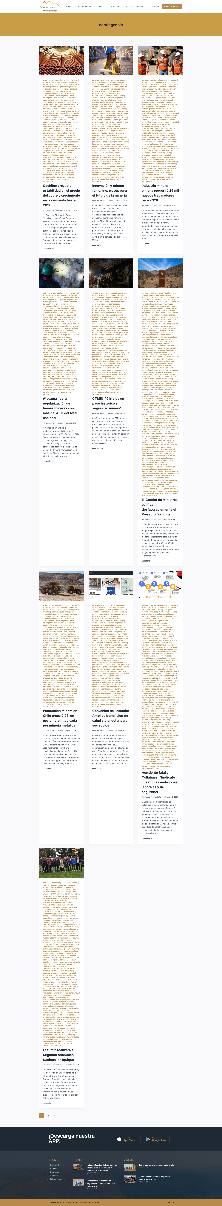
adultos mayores (149, 610)
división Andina (163, 649)
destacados (166, 335)
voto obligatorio (149, 495)
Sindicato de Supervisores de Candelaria (60, 162)
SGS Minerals (159, 735)
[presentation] (61, 60)
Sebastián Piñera (157, 729)
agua (165, 610)
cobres (165, 315)
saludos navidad (50, 153)
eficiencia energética (151, 344)
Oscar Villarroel (157, 702)
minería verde (147, 392)
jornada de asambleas (53, 115)
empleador (156, 651)
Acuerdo (46, 82)
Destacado (155, 335)
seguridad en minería (62, 155)
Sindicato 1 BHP (148, 449)
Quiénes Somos (84, 6)
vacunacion (48, 181)
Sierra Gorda (70, 157)
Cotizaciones (48, 96)
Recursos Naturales (161, 718)
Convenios (116, 6)
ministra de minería (158, 394)
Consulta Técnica (50, 91)
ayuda (45, 84)
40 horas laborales (51, 80)
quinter (146, 429)
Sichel (157, 447)
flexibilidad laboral (150, 656)
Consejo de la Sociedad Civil (164, 629)
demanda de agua (170, 640)
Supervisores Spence (52, 173)
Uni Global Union (65, 179)
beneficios (68, 84)
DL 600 (174, 649)
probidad (161, 412)
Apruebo (72, 82)
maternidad (48, 120)
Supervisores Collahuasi (152, 471)
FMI (66, 104)
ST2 (51, 166)
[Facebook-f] (174, 1202)
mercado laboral (61, 120)
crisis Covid (69, 96)
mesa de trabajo (58, 122)
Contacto (155, 6)
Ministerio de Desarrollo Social (155, 689)
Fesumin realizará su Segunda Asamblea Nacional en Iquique (59, 1055)
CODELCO (172, 315)
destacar (55, 100)
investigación (73, 113)
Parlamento (172, 702)
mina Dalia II (152, 684)
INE (150, 370)
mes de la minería (150, 383)
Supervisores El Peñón (63, 170)
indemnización (172, 667)
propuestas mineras (158, 418)
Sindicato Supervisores (67, 164)
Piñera (157, 410)
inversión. (174, 370)
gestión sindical (159, 361)
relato (46, 146)
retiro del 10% (53, 151)
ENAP (144, 350)
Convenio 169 (166, 634)
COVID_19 (59, 96)
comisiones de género (151, 625)
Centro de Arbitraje (160, 310)
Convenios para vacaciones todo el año (156, 1165)
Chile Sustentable (159, 618)
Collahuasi (55, 89)
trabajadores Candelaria (153, 487)
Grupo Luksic (48, 111)
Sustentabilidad (156, 755)
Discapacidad (173, 647)
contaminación (164, 322)
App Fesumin (62, 82)
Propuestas (160, 416)
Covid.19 (157, 328)
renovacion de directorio (61, 146)
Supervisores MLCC (150, 480)
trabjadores (59, 177)
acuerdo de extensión (167, 607)
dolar (158, 341)
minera (151, 385)
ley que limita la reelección (164, 377)
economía (170, 341)
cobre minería (154, 315)
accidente (146, 297)
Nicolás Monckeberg (159, 698)
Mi (175, 383)
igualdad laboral (58, 113)
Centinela (55, 87)
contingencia (65, 91)
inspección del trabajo (153, 669)
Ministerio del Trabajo (52, 126)
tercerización (166, 757)
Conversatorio (167, 326)
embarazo (61, 102)
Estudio (152, 352)
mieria (68, 122)
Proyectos (48, 144)
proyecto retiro (73, 142)
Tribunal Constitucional (152, 491)
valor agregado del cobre (165, 493)
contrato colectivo (150, 634)
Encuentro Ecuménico (156, 350)
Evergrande (162, 352)
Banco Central (56, 84)
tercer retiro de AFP (51, 175)
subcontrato (171, 746)
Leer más (48, 249)
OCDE (157, 700)
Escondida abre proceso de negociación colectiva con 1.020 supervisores (100, 1183)
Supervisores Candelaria (65, 166)
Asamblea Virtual (159, 304)
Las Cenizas (69, 115)
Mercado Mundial (165, 680)
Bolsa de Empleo (172, 6)
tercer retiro (68, 173)
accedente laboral (69, 80)
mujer (162, 399)
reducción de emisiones (64, 144)
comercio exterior (69, 89)
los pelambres (71, 118)
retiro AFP (66, 148)
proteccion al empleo (52, 139)
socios (46, 166)
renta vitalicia (171, 434)
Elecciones (160, 346)
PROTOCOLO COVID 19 (71, 139)
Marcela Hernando (164, 379)
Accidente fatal (159, 297)
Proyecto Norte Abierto (54, 142)
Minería (76, 122)
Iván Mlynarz (172, 671)
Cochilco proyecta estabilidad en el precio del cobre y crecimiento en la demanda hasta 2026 (61, 195)
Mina (144, 684)
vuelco (156, 768)
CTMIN (45, 98)
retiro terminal (67, 151)
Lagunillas (152, 374)
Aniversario (162, 302)
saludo (162, 440)
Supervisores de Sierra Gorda (165, 473)
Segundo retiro (65, 153)
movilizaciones (49, 129)
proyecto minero (167, 713)
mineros (158, 392)
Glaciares (72, 109)
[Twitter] (169, 1202)
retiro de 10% (147, 438)
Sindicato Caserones (165, 449)
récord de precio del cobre (162, 429)
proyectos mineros (160, 427)
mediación (157, 381)
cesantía (65, 87)
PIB (66, 133)
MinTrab (67, 126)
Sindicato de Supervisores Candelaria (59, 159)
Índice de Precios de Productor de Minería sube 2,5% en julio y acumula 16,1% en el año (101, 1168)
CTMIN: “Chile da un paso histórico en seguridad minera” (108, 403)
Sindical (145, 737)
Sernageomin (58, 157)
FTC (65, 107)
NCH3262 (56, 131)
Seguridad (47, 155)
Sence (161, 733)
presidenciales (149, 412)
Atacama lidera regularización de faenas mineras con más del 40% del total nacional (60, 408)
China (168, 313)
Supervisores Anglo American (154, 465)
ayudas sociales (149, 306)
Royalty (154, 440)
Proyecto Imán (166, 423)
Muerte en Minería (163, 396)
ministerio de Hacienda (151, 691)
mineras (155, 388)
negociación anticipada (168, 401)
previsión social (160, 706)
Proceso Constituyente (65, 135)
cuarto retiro (160, 330)
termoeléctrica (148, 484)
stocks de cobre (160, 462)
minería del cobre (50, 124)
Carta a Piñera (171, 308)
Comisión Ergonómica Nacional (155, 623)
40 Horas (146, 293)
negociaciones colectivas (153, 403)
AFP (159, 300)
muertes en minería (65, 129)
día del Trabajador (157, 647)
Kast (144, 374)
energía (165, 651)
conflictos (171, 319)
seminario (47, 157)
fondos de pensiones (162, 357)
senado (174, 445)
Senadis (154, 733)
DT (163, 341)
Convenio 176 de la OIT (64, 93)
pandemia (166, 405)
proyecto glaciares (150, 423)
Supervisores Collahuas (53, 168)
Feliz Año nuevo (57, 104)
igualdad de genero (163, 366)
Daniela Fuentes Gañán (54, 210)
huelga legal (61, 111)
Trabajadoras (163, 484)
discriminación (49, 102)
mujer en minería (166, 695)
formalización (56, 107)
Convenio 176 (48, 93)
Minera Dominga (162, 385)
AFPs (54, 82)
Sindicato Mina (49, 164)
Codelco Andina (148, 317)
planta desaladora (169, 410)
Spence (145, 462)
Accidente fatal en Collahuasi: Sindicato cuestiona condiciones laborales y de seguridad (159, 782)
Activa (145, 607)
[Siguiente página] (54, 1115)
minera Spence (165, 684)
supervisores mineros (159, 478)
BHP (161, 308)
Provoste (174, 421)
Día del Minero (67, 100)
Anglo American (149, 302)
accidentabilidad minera (160, 295)
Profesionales (70, 137)
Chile (163, 313)
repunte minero (148, 436)
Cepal (176, 616)
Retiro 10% (56, 148)
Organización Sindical (151, 405)
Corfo (144, 638)
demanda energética (151, 643)
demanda (53, 98)
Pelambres (160, 704)
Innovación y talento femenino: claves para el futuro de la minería (109, 190)
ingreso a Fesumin (160, 370)
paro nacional (57, 133)
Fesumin (169, 654)
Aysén (160, 612)
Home (69, 6)
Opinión (169, 403)
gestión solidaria (59, 109)
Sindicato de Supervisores (153, 451)
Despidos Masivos (149, 645)
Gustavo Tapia (148, 665)
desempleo (62, 98)
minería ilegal (65, 124)
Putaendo (174, 427)
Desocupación (158, 333)
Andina (171, 300)
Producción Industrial (53, 137)
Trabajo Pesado (157, 489)
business (164, 614)
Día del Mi (155, 337)
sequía (168, 733)
